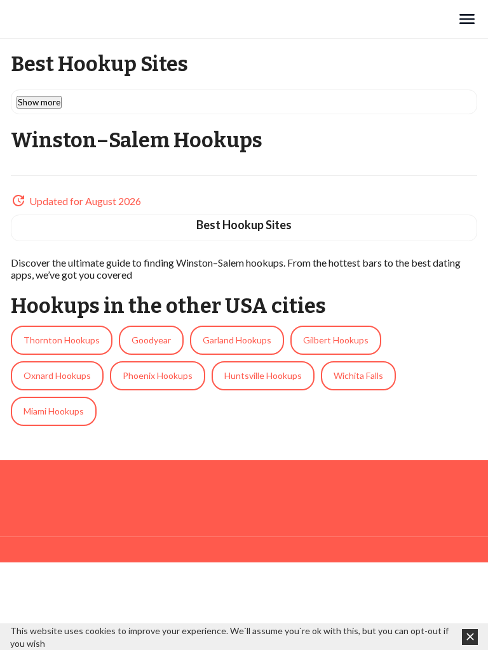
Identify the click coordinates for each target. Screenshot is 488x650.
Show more (39, 102)
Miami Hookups (54, 411)
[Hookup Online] (234, 19)
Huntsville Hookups (263, 375)
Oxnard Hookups (57, 375)
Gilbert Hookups (336, 340)
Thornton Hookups (62, 340)
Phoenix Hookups (158, 375)
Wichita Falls (358, 375)
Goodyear (151, 340)
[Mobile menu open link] (467, 19)
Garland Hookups (237, 340)
